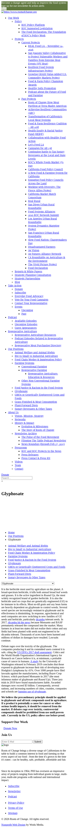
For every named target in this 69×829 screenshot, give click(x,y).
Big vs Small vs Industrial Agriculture (36, 356)
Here (4, 8)
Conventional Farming (34, 366)
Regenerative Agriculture (22, 331)
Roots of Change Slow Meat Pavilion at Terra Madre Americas (47, 104)
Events (18, 306)
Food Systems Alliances (41, 211)
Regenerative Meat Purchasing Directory (38, 345)
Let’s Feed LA (36, 144)
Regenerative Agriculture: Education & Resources (43, 375)
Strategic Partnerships (27, 278)
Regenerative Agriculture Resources (35, 335)
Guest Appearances (26, 328)
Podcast (12, 317)
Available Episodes (26, 321)
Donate (19, 289)
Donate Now (10, 728)
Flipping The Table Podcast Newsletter (43, 440)
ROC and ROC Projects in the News (41, 451)
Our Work (13, 18)
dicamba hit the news (19, 622)
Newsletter (14, 791)
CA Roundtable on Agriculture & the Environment (46, 259)
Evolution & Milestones (34, 426)
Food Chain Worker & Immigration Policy (38, 359)
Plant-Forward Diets (26, 405)
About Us (13, 412)
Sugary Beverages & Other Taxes (33, 409)
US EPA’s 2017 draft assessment (34, 652)
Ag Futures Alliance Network (44, 254)
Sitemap (12, 813)
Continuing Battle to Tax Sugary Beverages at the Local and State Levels (46, 155)
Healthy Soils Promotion (42, 88)
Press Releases (30, 454)
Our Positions (16, 349)
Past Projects (28, 99)
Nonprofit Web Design (13, 824)
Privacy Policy (16, 803)
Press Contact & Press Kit (35, 458)
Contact (19, 469)
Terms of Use (15, 808)
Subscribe (20, 292)
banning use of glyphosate (32, 691)
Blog (17, 282)
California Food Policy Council (45, 169)
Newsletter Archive (26, 433)
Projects (19, 39)
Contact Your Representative (31, 303)
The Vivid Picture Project (42, 264)
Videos (19, 461)
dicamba (40, 619)
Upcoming (27, 310)
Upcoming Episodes (26, 324)
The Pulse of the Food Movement (40, 437)
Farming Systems (24, 363)
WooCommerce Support (49, 581)
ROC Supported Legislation (37, 28)
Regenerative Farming (34, 370)
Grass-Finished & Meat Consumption (36, 402)
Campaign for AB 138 (40, 148)
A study (34, 661)
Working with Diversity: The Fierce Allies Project (44, 188)
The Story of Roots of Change (37, 430)
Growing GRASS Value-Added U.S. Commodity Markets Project (47, 76)
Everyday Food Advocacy (29, 296)
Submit (37, 741)
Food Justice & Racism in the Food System (39, 388)
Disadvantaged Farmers (41, 247)
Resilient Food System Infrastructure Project (41, 68)
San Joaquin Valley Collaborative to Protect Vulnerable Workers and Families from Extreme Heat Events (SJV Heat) (47, 58)
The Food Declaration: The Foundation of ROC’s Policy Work (43, 33)
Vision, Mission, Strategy (29, 416)
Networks (20, 419)
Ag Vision (33, 250)
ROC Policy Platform (33, 25)
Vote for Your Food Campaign (31, 299)
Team (18, 465)
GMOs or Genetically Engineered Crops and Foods (36, 567)
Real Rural (34, 201)
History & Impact (24, 423)
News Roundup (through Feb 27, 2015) (43, 444)
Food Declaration (38, 268)
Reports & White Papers (28, 271)
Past (23, 314)
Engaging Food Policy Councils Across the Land (45, 181)
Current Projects (30, 42)
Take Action (14, 285)
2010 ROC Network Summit (43, 215)
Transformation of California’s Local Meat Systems (45, 118)
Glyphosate (21, 391)
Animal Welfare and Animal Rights (35, 352)
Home (11, 532)
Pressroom (21, 447)
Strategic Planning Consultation (33, 275)
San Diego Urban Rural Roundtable (41, 206)
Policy (18, 21)
